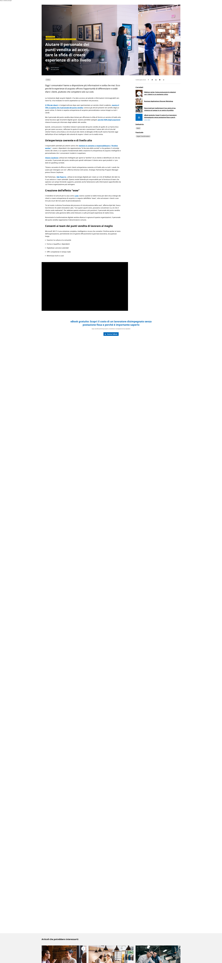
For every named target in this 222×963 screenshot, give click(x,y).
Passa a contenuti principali (6, 0)
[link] (111, 334)
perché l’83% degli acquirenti (108, 120)
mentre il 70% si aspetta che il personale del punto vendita (82, 106)
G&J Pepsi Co (61, 177)
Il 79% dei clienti (51, 105)
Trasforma (50, 37)
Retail (138, 128)
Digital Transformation (143, 136)
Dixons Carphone (51, 158)
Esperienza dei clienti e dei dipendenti (60, 39)
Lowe (76, 196)
